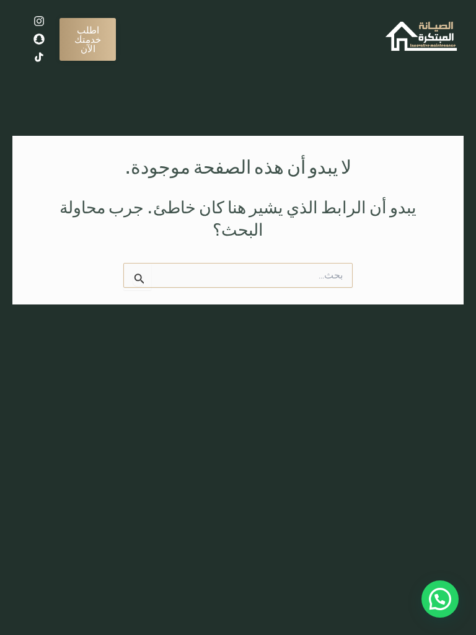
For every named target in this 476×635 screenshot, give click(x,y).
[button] (440, 599)
